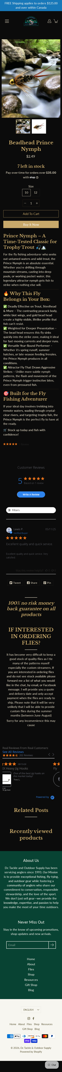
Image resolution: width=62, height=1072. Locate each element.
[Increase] (36, 203)
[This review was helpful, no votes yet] (46, 570)
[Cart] (56, 21)
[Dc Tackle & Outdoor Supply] (31, 21)
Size (31, 186)
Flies (31, 969)
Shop (31, 974)
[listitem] (27, 778)
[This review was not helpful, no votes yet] (52, 570)
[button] (49, 754)
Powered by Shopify (31, 1051)
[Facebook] (33, 1018)
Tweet (17, 582)
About (31, 964)
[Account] (49, 21)
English (28, 1009)
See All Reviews (13, 752)
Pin (49, 582)
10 (26, 192)
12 (35, 192)
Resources (31, 980)
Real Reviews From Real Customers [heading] (25, 747)
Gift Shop (31, 985)
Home (31, 959)
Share (34, 582)
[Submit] (52, 945)
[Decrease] (25, 203)
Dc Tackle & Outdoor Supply (36, 1047)
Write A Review (31, 494)
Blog (31, 990)
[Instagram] (28, 1018)
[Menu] (7, 21)
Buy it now (31, 224)
